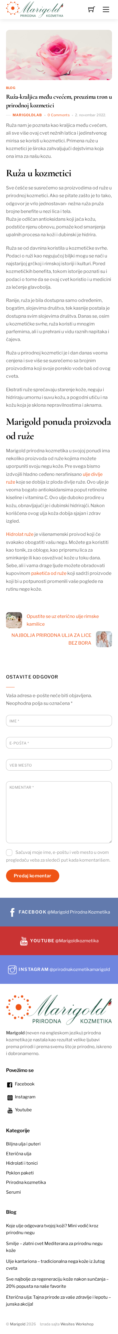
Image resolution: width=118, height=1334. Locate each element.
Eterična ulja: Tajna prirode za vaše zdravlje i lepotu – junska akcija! (58, 1300)
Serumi (13, 1192)
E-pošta (19, 743)
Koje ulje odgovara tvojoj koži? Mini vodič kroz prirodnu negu (52, 1229)
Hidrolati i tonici (22, 1163)
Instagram (25, 1097)
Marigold (17, 1324)
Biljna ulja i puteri (23, 1144)
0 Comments (59, 115)
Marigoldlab (27, 115)
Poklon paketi (20, 1173)
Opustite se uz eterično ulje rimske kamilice (63, 620)
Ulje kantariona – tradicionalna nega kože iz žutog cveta (55, 1265)
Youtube (23, 1109)
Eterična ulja (18, 1153)
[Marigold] (34, 9)
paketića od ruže (48, 573)
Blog (10, 88)
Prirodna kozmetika (26, 1182)
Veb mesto (20, 765)
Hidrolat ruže (20, 534)
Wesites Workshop (77, 1324)
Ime (14, 721)
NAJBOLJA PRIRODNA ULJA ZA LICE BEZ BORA (51, 639)
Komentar (21, 787)
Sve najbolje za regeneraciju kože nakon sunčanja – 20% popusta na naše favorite (57, 1282)
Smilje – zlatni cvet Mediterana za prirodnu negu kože (54, 1247)
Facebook (24, 1084)
